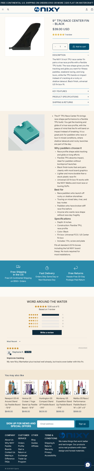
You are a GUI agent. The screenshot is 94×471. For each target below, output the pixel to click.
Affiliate (34, 446)
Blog (33, 440)
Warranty (49, 449)
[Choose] (16, 391)
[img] (13, 348)
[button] (59, 34)
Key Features (60, 91)
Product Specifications (65, 96)
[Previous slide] (7, 387)
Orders (21, 443)
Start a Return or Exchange (22, 452)
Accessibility (50, 455)
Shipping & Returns (63, 102)
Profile (21, 446)
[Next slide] (17, 387)
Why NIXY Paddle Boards (9, 446)
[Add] (85, 391)
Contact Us (10, 452)
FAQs (7, 461)
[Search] (8, 9)
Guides (34, 443)
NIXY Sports (15, 469)
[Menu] (3, 9)
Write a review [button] (47, 332)
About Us (9, 440)
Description (59, 55)
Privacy (48, 452)
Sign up (82, 424)
